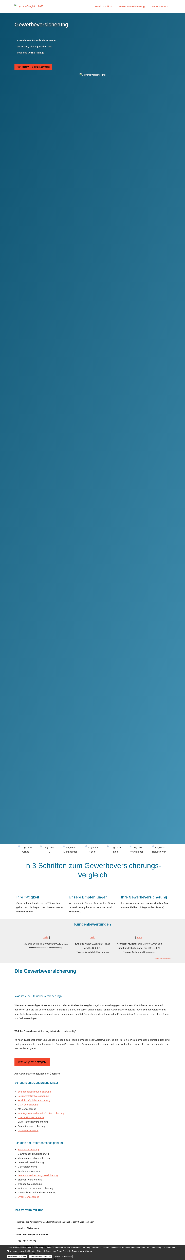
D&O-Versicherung (28, 1104)
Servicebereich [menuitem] (160, 6)
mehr (45, 937)
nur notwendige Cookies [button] (40, 1256)
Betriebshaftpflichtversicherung (34, 1091)
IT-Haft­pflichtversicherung (31, 1117)
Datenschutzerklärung (82, 1251)
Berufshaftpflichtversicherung (33, 1096)
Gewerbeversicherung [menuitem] (132, 6)
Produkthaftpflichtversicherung (34, 1100)
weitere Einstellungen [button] (63, 1256)
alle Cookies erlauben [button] (17, 1256)
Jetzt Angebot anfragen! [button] (32, 1062)
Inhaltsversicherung (28, 1149)
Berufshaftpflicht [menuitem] (103, 6)
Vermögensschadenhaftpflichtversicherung (41, 1113)
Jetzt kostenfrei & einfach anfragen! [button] (33, 67)
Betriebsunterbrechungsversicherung (38, 1175)
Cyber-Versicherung (28, 1130)
